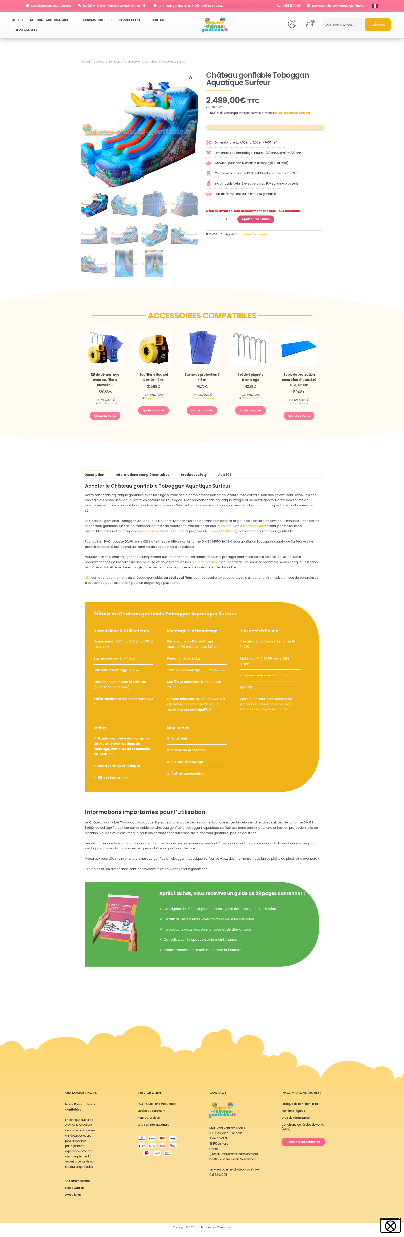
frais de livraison (108, 403)
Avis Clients (73, 1195)
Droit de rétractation (296, 1118)
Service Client (129, 20)
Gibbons (229, 531)
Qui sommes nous (94, 20)
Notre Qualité (74, 1188)
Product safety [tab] (194, 474)
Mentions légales (293, 1111)
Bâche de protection (188, 750)
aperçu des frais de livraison (291, 113)
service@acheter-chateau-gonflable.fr (235, 1169)
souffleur (227, 526)
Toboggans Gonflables (107, 62)
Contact (159, 20)
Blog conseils (26, 30)
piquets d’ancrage (206, 562)
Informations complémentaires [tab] (142, 474)
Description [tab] (94, 474)
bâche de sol (253, 526)
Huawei (212, 531)
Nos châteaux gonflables (50, 20)
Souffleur (179, 738)
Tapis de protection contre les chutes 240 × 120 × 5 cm (299, 379)
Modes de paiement (151, 1111)
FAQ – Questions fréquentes (156, 1104)
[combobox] (343, 24)
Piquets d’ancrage (187, 762)
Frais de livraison (148, 1118)
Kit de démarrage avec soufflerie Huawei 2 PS (105, 379)
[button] (191, 78)
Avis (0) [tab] (224, 474)
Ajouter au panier (256, 219)
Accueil (18, 20)
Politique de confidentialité (300, 1104)
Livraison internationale (153, 1125)
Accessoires (147, 531)
